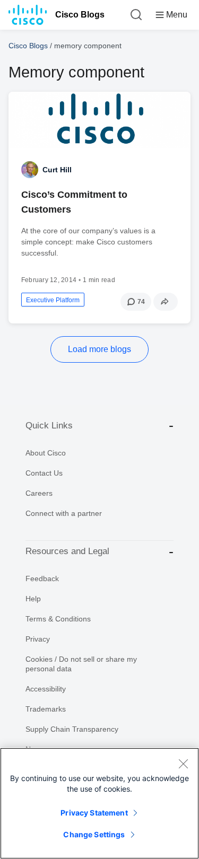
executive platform (53, 300)
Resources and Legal (67, 551)
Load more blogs (99, 349)
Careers (39, 493)
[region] (99, 803)
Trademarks (45, 709)
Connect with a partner (63, 513)
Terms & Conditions (58, 619)
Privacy (37, 639)
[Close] (183, 763)
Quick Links (49, 425)
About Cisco (45, 453)
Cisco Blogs (80, 14)
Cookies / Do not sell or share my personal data (81, 664)
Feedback (42, 578)
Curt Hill (57, 169)
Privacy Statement (93, 812)
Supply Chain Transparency (71, 729)
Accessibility (45, 689)
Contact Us (44, 473)
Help (33, 598)
